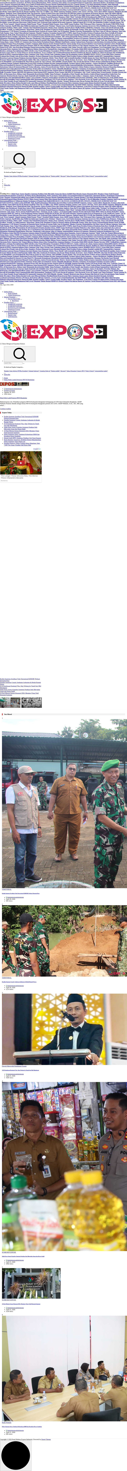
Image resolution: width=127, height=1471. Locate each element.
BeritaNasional (12, 142)
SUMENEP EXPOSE (15, 135)
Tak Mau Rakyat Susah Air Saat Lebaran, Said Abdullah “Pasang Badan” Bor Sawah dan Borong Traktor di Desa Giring (64, 61)
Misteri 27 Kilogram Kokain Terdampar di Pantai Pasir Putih (29, 8)
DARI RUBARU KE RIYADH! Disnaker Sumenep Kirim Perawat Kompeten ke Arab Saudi (79, 20)
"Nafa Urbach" (89, 176)
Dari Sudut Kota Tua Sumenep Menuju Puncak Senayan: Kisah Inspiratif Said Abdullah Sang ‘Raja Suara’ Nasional (60, 75)
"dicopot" (63, 176)
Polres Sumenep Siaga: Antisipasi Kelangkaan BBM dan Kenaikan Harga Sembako (22, 1426)
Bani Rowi (15, 129)
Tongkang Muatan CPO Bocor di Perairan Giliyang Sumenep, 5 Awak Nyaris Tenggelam (39, 85)
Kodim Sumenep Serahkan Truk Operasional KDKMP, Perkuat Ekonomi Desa (20, 893)
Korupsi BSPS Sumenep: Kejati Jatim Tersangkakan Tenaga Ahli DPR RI (40, 68)
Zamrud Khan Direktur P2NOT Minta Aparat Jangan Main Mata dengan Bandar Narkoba (38, 6)
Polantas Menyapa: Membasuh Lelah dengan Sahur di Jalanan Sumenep (44, 38)
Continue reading (5, 409)
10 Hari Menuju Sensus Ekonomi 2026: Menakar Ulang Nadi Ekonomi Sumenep (21, 1304)
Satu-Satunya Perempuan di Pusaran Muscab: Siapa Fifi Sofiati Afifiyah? (97, 13)
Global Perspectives (14, 124)
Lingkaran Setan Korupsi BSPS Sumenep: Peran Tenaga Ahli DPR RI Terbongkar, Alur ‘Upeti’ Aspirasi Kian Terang (65, 72)
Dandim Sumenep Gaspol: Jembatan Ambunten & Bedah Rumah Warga (19, 981)
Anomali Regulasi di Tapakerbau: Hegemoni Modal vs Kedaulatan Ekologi (95, 2)
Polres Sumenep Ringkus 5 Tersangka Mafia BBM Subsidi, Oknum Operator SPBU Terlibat (84, 49)
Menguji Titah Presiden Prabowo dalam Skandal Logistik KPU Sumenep (85, 56)
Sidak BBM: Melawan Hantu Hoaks (103, 19)
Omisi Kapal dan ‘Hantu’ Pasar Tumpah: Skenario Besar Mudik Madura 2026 (62, 27)
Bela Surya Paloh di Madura (32, 4)
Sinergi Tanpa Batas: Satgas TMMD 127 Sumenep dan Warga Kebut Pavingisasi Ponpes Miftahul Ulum (62, 41)
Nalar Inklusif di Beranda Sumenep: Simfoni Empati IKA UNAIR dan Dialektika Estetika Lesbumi (81, 22)
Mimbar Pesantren (9, 126)
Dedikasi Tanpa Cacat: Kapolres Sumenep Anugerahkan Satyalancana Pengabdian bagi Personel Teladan (55, 77)
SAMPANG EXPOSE (15, 133)
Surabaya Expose (9, 390)
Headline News (9, 131)
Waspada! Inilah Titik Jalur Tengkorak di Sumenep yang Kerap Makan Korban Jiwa (50, 60)
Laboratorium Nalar (10, 140)
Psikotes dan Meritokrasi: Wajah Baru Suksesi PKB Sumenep (21, 15)
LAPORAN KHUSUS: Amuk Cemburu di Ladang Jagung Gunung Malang (83, 51)
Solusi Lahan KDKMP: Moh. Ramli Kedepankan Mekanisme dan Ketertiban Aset (42, 10)
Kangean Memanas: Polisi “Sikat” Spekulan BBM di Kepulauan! (74, 17)
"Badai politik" (55, 176)
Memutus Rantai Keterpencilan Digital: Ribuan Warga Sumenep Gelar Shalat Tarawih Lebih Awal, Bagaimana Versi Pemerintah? (68, 47)
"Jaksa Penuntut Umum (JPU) (75, 176)
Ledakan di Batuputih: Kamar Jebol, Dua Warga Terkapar (83, 29)
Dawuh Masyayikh (14, 128)
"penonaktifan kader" (101, 176)
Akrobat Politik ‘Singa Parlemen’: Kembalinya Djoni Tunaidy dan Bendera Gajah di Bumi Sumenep (72, 74)
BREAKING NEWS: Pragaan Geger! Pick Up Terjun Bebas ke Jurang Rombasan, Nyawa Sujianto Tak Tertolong (62, 51)
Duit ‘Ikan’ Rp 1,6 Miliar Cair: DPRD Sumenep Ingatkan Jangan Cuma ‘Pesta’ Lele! (61, 11)
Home (6, 378)
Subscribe (7, 185)
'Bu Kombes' (24, 176)
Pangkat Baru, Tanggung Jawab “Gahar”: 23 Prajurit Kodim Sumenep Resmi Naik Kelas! (60, 19)
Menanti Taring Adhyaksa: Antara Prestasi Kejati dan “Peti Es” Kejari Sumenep (49, 67)
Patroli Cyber (12, 144)
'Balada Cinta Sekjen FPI (12, 176)
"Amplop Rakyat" (45, 176)
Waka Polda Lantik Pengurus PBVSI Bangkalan (19, 380)
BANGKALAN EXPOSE (16, 137)
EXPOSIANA (12, 145)
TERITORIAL (7, 889)
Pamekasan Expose (14, 138)
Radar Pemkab (12, 122)
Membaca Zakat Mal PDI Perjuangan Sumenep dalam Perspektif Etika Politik (28, 40)
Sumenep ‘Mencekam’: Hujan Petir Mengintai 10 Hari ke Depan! (41, 29)
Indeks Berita (8, 121)
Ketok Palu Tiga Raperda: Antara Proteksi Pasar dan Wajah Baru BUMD (48, 13)
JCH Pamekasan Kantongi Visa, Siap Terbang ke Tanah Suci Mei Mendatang (20, 1070)
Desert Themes (46, 1439)
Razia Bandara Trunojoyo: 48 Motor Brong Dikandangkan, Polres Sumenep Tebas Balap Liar (38, 2)
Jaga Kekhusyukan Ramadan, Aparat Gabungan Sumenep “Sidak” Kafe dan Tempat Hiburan (87, 40)
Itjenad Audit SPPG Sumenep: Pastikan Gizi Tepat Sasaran (22, 438)
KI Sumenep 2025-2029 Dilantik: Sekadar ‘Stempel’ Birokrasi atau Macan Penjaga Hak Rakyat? (67, 81)
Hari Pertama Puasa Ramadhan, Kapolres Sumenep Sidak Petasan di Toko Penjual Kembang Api (36, 43)
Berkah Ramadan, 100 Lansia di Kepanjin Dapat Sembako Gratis (71, 36)
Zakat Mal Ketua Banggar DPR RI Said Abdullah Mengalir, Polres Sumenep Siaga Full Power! (48, 45)
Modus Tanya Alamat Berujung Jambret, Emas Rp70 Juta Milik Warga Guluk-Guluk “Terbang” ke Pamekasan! (80, 15)
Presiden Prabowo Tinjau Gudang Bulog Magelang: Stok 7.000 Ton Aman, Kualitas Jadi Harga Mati (22, 444)
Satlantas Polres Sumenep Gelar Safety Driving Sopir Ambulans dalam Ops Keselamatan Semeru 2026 (52, 54)
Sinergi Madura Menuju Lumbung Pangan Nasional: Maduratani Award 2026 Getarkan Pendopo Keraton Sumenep (61, 62)
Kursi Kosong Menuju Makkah (52, 4)
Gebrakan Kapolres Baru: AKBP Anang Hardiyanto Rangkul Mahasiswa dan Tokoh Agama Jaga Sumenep (74, 35)
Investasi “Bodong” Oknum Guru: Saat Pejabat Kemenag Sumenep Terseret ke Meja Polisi (73, 26)
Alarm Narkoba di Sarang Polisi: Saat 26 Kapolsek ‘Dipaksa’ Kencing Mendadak (62, 31)
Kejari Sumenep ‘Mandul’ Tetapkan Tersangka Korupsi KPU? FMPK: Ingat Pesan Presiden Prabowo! (59, 33)
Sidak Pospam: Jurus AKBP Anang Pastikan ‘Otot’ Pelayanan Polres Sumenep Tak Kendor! (80, 24)
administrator (18, 389)
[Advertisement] (21, 582)
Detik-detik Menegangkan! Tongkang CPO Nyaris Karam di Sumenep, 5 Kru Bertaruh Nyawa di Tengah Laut (63, 79)
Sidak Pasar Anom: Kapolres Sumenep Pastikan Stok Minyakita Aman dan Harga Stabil (41, 1)
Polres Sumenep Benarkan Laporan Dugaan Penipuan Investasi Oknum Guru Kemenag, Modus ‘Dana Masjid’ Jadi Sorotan (60, 57)
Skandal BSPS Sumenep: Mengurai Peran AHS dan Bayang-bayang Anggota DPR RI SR (36, 70)
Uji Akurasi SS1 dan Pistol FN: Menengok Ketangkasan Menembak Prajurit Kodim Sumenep (44, 65)
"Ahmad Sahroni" (33, 176)
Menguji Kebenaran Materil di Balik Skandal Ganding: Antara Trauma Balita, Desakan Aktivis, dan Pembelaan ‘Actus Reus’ (50, 86)
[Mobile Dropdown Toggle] (13, 121)
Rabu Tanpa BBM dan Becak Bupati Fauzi (18, 11)
